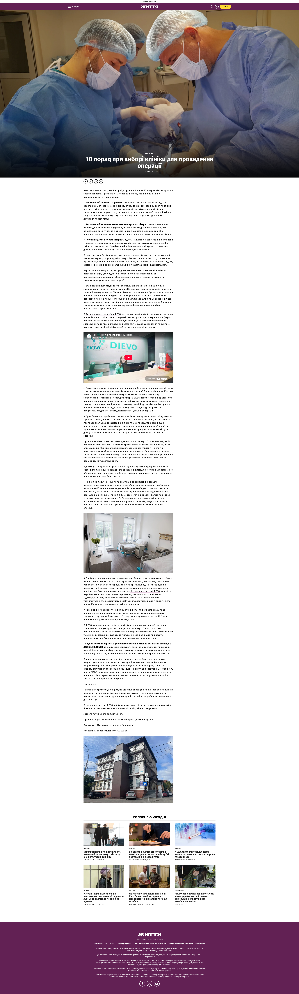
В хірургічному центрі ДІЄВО (145, 591)
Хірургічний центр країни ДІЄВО (100, 719)
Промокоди (200, 943)
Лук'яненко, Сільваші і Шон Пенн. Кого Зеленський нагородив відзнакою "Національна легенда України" (148, 897)
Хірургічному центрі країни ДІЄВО (103, 314)
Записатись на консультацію (99, 730)
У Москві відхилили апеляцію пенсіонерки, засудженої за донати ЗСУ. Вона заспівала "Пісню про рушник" (104, 897)
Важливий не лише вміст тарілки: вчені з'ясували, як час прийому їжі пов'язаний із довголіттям (149, 854)
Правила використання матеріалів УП (150, 943)
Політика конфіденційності (121, 943)
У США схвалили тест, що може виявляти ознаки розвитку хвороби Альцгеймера (195, 854)
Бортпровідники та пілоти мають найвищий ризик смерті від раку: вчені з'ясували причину (102, 854)
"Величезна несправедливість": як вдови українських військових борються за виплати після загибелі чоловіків (194, 897)
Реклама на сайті (101, 943)
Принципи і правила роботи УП (180, 943)
